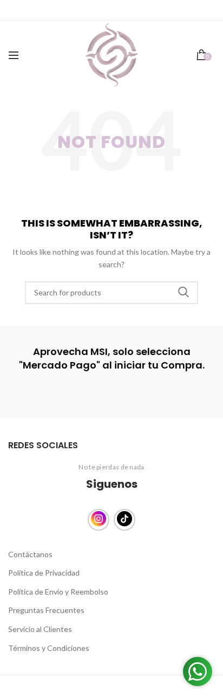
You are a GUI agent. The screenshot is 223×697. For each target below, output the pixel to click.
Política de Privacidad (44, 572)
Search (183, 292)
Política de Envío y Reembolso (58, 591)
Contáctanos (30, 554)
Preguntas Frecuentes (46, 610)
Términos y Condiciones (48, 648)
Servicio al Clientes (40, 629)
